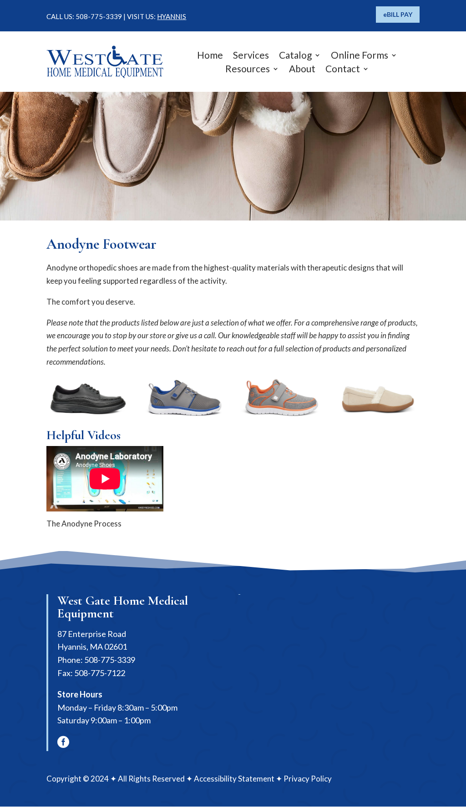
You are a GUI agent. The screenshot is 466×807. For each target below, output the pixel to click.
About (302, 69)
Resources (247, 69)
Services (251, 56)
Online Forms (359, 56)
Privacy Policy (308, 778)
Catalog (295, 56)
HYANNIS (171, 16)
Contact (342, 69)
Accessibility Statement (234, 778)
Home (210, 56)
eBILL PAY (397, 14)
